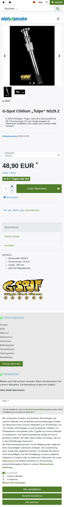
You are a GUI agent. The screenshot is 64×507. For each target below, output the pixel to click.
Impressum (5, 341)
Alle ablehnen (32, 502)
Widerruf (4, 333)
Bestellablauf (6, 357)
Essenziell (12, 473)
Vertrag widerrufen (11, 363)
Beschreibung (11, 227)
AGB (2, 329)
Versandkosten (31, 210)
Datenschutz (6, 337)
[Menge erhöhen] (12, 186)
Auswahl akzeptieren (32, 496)
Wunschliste (12, 197)
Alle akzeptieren (32, 489)
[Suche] (58, 8)
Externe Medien (15, 476)
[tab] (32, 227)
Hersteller (9, 245)
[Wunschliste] (47, 2)
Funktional (12, 479)
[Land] (34, 2)
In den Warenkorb (37, 188)
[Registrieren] (10, 2)
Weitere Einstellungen (14, 482)
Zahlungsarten (7, 353)
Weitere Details (12, 236)
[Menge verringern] (12, 191)
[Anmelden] (4, 2)
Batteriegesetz (7, 345)
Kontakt (3, 325)
